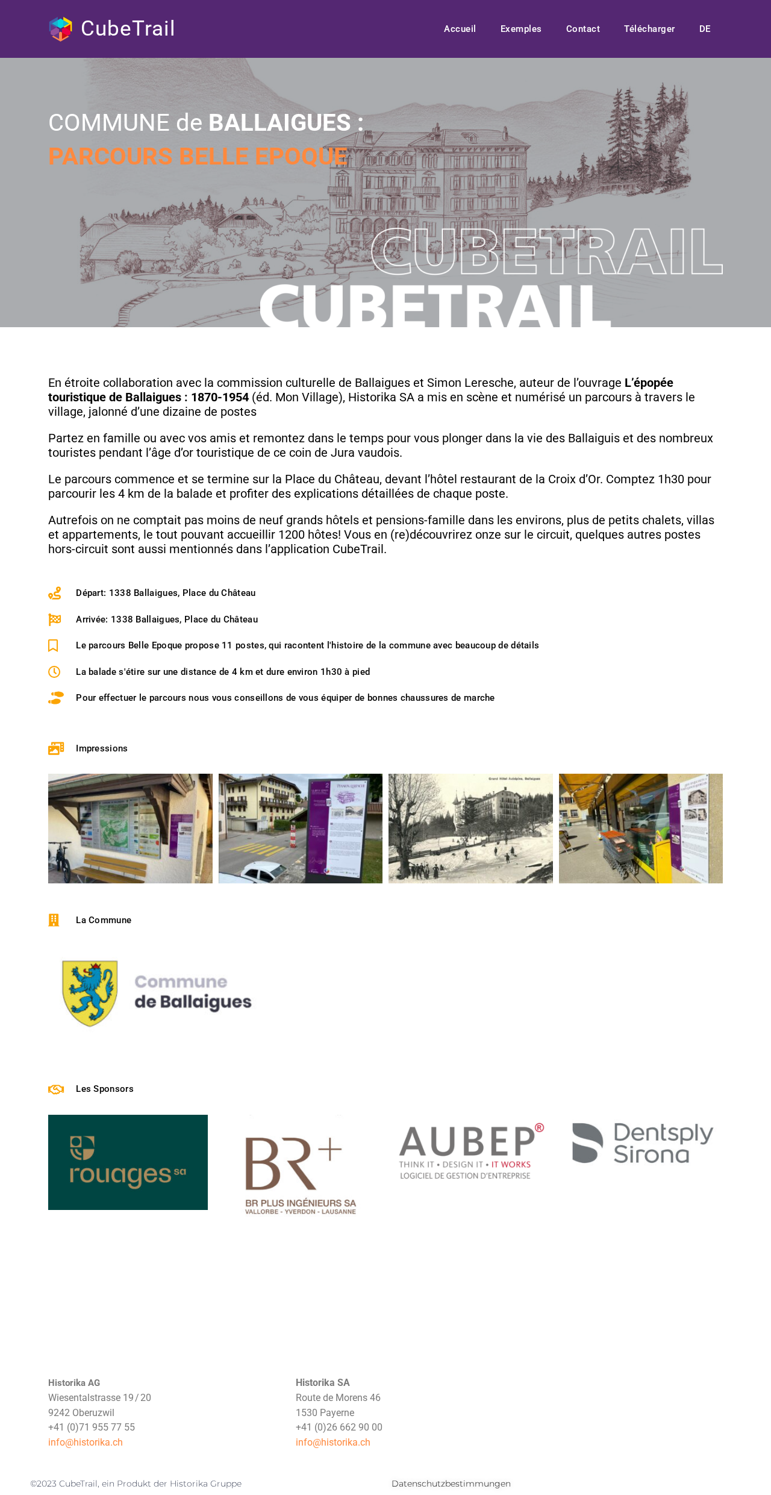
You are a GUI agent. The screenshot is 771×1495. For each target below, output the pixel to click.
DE (705, 29)
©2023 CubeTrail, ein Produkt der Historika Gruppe (136, 1483)
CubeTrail (128, 28)
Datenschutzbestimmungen (451, 1483)
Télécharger (649, 29)
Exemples (521, 29)
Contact (583, 29)
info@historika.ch (85, 1442)
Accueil (460, 29)
